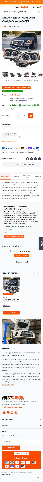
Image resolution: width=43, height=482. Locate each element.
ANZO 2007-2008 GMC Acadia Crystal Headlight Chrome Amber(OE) (11, 300)
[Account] (34, 7)
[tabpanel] (21, 191)
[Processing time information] (12, 109)
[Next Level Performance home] (13, 398)
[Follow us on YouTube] (12, 412)
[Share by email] (39, 158)
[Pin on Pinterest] (31, 158)
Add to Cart (11, 312)
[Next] (39, 273)
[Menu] (3, 7)
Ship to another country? (9, 141)
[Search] (39, 12)
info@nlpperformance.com (12, 407)
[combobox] (6, 128)
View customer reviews (14, 236)
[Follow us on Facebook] (4, 413)
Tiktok (12, 384)
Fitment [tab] (16, 176)
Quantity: (5, 116)
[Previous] (36, 273)
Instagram (5, 384)
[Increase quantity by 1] (24, 116)
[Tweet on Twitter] (35, 158)
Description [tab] (5, 176)
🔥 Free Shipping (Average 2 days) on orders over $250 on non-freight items (21, 2)
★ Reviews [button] (42, 243)
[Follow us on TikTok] (16, 412)
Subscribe (10, 448)
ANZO (4, 26)
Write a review (21, 255)
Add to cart (30, 115)
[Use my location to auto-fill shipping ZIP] (20, 137)
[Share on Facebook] (27, 158)
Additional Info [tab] (26, 176)
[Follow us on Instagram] (8, 413)
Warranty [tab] (38, 176)
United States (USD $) (21, 453)
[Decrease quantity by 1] (12, 116)
